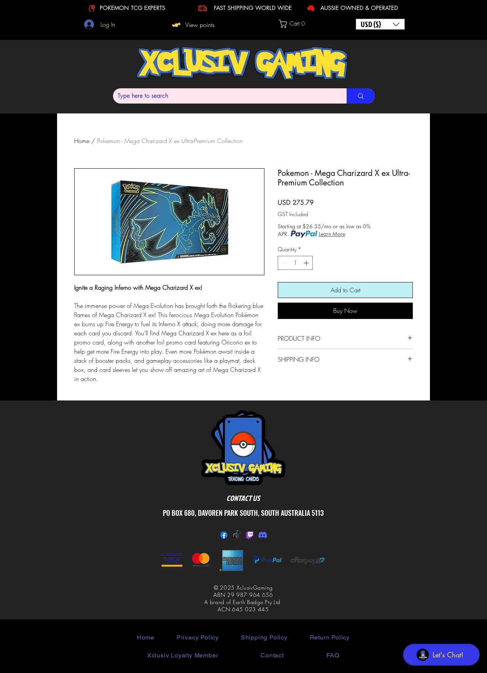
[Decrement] (283, 263)
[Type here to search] (361, 96)
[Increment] (307, 263)
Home (81, 141)
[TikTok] (237, 535)
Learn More (332, 234)
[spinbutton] (295, 263)
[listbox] (380, 24)
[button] (295, 24)
